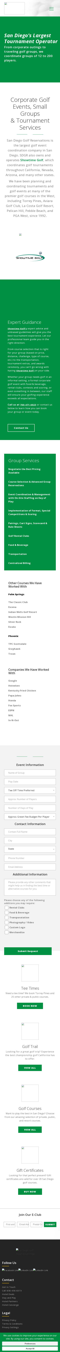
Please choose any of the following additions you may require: (24, 902)
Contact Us (21, 427)
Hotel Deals (8, 1294)
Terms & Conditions (12, 1323)
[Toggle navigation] (51, 8)
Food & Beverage (19, 912)
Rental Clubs (16, 907)
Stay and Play (9, 1297)
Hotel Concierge (10, 1304)
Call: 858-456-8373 (12, 1290)
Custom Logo (17, 927)
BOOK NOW (30, 1005)
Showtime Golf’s (17, 328)
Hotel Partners (10, 1301)
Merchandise (17, 932)
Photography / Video (21, 922)
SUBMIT (50, 1224)
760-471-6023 (28, 404)
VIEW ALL (30, 1067)
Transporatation (19, 917)
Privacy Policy (9, 1320)
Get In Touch (8, 1287)
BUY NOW (30, 1191)
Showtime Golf (31, 160)
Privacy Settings (10, 1327)
